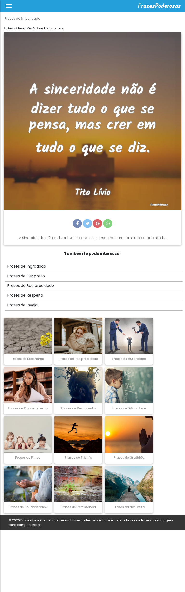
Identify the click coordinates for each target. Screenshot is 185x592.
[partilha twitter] (87, 223)
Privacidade (30, 520)
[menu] (8, 6)
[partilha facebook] (77, 223)
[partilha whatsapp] (107, 223)
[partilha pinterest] (97, 223)
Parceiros (61, 520)
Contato (46, 520)
